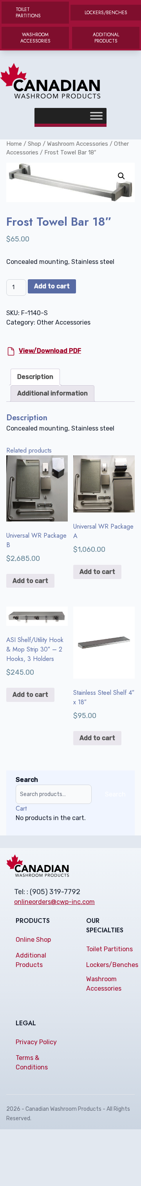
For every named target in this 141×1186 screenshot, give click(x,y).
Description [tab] (35, 376)
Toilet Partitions (109, 949)
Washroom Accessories (77, 143)
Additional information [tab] (52, 393)
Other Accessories (63, 322)
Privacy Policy (36, 1042)
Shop (34, 143)
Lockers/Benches (112, 965)
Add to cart (52, 286)
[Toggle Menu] (96, 116)
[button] (121, 176)
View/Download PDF (50, 351)
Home (14, 143)
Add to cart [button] (30, 581)
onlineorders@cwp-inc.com (54, 902)
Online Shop (33, 939)
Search (27, 779)
